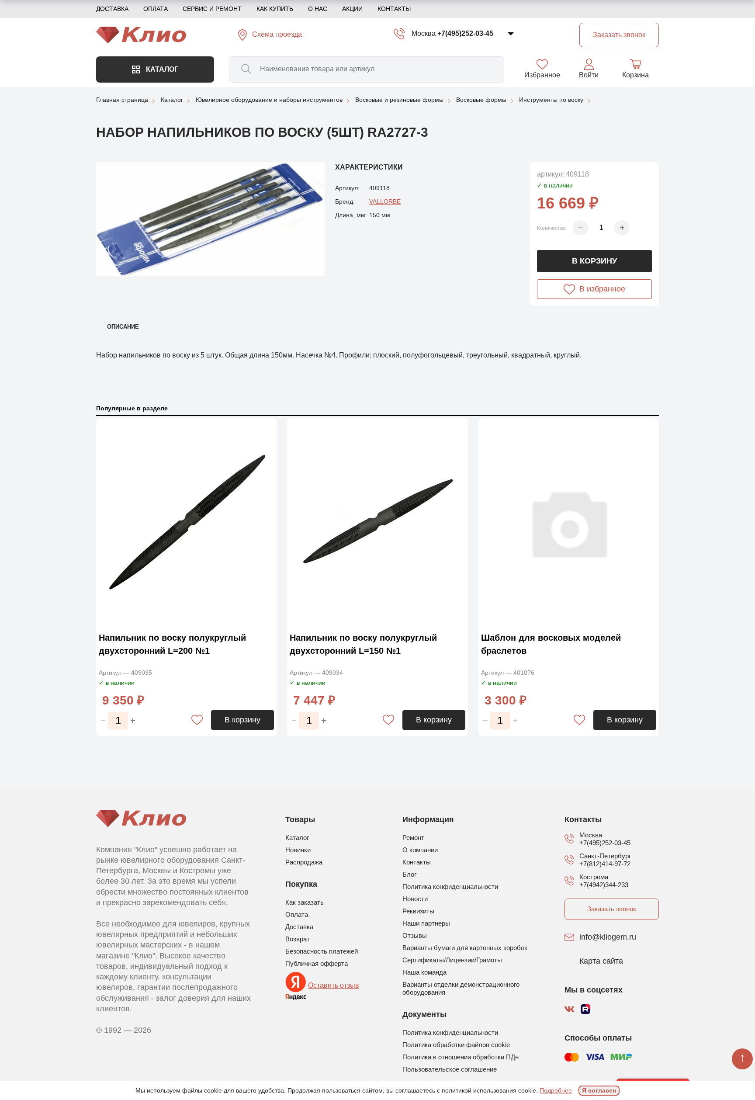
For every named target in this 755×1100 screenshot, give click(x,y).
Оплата (155, 8)
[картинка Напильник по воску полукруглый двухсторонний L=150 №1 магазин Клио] (377, 523)
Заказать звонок (611, 909)
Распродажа (303, 862)
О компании (420, 850)
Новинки (298, 850)
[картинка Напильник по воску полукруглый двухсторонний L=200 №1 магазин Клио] (186, 523)
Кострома (593, 877)
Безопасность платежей (321, 951)
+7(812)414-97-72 (604, 864)
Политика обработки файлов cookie (456, 1044)
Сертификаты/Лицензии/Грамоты (452, 960)
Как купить (274, 8)
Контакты (394, 8)
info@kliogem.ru (607, 937)
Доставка (112, 8)
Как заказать (304, 902)
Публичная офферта (316, 963)
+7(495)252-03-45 (465, 33)
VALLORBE (385, 201)
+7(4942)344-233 (603, 884)
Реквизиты (418, 911)
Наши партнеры (426, 923)
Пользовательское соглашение (449, 1069)
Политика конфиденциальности (450, 886)
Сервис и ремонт (212, 8)
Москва (424, 33)
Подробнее (556, 1090)
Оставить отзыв (333, 985)
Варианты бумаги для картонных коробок (464, 947)
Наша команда (424, 972)
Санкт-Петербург (605, 856)
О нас (317, 8)
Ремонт (413, 837)
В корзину (594, 261)
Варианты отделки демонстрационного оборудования (460, 988)
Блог (409, 874)
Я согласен (599, 1090)
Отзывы (414, 935)
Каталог (161, 69)
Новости (415, 898)
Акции (352, 8)
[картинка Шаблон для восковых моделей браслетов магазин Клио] (568, 523)
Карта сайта (601, 961)
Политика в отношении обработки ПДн (460, 1057)
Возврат (297, 939)
